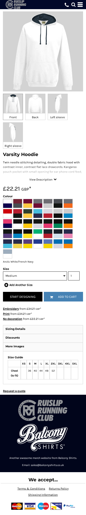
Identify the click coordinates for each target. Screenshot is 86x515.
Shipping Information (43, 494)
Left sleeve (57, 117)
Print (6, 313)
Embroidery (11, 308)
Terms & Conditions (31, 488)
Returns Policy (59, 488)
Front (13, 117)
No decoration (12, 319)
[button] (73, 4)
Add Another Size (21, 285)
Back (35, 117)
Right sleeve (13, 146)
